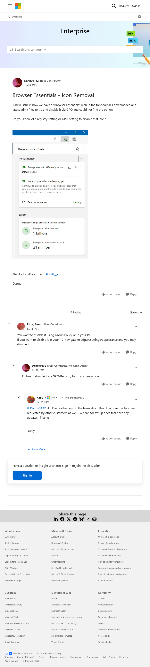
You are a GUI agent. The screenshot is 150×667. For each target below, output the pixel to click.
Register (124, 6)
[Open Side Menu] (10, 6)
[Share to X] (69, 519)
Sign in (27, 475)
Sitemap (8, 657)
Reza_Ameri (34, 324)
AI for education (105, 580)
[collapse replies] (9, 324)
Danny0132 (31, 80)
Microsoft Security (13, 604)
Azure (54, 598)
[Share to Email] (94, 519)
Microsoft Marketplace (62, 629)
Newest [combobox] (136, 312)
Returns (55, 555)
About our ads (11, 660)
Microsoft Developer (61, 604)
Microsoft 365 (11, 617)
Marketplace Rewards (61, 635)
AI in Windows (11, 567)
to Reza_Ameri (78, 365)
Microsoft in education (108, 536)
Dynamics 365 (11, 610)
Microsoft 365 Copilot (15, 635)
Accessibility (104, 635)
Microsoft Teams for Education (112, 549)
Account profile (58, 536)
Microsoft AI (10, 598)
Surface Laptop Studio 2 (16, 549)
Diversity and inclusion (109, 629)
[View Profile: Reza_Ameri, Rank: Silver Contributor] (21, 326)
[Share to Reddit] (75, 519)
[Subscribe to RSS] (88, 519)
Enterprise (17, 16)
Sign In (136, 6)
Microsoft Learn (58, 610)
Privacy (42, 657)
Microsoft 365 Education (109, 555)
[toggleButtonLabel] (139, 16)
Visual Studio (57, 642)
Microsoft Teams (12, 629)
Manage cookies (58, 657)
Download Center (59, 543)
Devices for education (108, 543)
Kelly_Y (53, 274)
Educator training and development (114, 567)
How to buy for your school (110, 561)
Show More (38, 449)
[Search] (114, 6)
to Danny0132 (75, 397)
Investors (102, 623)
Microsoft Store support (62, 549)
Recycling (123, 657)
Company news (105, 610)
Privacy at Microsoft (107, 617)
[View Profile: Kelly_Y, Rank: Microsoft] (31, 399)
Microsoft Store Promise (62, 574)
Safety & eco (109, 657)
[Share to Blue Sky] (81, 519)
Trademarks (92, 657)
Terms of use (76, 657)
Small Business (12, 642)
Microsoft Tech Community (63, 623)
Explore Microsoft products (17, 574)
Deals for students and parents (112, 574)
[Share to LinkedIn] (56, 519)
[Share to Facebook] (62, 519)
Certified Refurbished (61, 567)
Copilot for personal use (16, 561)
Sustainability (104, 642)
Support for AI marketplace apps (66, 617)
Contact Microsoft (25, 657)
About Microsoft (105, 604)
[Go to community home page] (18, 6)
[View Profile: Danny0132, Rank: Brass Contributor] (17, 82)
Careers (101, 598)
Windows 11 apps (13, 580)
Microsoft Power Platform (17, 623)
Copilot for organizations (16, 555)
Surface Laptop (12, 543)
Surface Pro (10, 536)
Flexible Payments (59, 580)
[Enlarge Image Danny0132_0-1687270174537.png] (50, 194)
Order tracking (58, 561)
